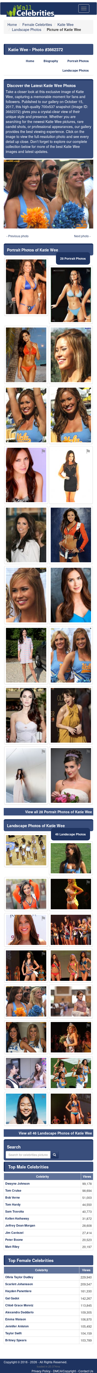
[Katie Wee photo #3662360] (71, 355)
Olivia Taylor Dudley (19, 1277)
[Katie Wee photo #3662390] (71, 535)
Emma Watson (15, 1319)
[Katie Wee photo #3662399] (71, 655)
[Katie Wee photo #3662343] (71, 1002)
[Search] (54, 1154)
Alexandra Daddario (19, 1312)
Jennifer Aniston (17, 1326)
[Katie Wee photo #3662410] (71, 715)
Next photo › (82, 236)
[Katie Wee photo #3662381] (26, 655)
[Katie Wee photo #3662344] (71, 595)
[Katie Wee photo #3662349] (71, 475)
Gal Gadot (12, 1298)
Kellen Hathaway (17, 1218)
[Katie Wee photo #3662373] (26, 287)
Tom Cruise (13, 1190)
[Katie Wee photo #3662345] (26, 415)
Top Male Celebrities (28, 1167)
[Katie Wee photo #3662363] (26, 775)
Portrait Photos (78, 61)
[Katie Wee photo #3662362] (26, 1037)
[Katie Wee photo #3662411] (26, 355)
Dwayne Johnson (17, 1183)
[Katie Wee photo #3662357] (71, 858)
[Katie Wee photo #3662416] (71, 894)
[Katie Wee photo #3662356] (71, 1073)
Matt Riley (12, 1246)
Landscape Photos (75, 70)
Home (30, 61)
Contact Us (85, 1371)
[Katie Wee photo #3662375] (71, 295)
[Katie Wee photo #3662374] (71, 1109)
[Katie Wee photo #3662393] (26, 930)
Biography (51, 61)
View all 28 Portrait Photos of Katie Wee (58, 811)
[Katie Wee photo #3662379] (26, 1109)
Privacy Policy (41, 1371)
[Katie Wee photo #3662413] (26, 894)
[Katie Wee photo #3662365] (26, 850)
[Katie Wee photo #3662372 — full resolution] (48, 194)
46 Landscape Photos (70, 834)
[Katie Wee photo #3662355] (71, 415)
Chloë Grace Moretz (19, 1305)
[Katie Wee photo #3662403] (26, 535)
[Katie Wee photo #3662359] (26, 475)
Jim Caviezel (14, 1232)
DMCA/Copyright (64, 1371)
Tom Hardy (13, 1204)
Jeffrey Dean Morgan (20, 1225)
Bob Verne (12, 1197)
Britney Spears (16, 1340)
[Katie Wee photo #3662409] (26, 715)
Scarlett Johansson (19, 1284)
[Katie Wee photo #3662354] (71, 930)
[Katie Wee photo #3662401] (71, 775)
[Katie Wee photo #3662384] (71, 1037)
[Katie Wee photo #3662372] (26, 1002)
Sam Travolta (14, 1211)
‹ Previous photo (17, 236)
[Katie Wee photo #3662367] (26, 1073)
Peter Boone (14, 1239)
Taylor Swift (13, 1333)
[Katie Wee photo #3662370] (26, 966)
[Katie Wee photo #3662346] (26, 595)
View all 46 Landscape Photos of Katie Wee (55, 1133)
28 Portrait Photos (73, 258)
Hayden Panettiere (18, 1291)
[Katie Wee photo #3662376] (71, 966)
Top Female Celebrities (30, 1260)
